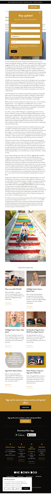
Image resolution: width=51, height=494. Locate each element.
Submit (14, 51)
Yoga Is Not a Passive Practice (13, 371)
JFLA (19, 183)
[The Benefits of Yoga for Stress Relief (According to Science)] (36, 319)
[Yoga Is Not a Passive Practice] (15, 360)
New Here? (34, 7)
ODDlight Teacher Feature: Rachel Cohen (34, 290)
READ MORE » (8, 303)
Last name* (13, 28)
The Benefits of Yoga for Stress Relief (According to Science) (35, 331)
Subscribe (25, 407)
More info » (10, 458)
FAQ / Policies (29, 476)
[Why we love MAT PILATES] (15, 278)
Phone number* (14, 39)
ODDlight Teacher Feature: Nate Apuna (14, 331)
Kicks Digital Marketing (37, 487)
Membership (39, 476)
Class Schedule (10, 476)
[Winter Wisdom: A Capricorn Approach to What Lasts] (36, 360)
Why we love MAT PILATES (13, 289)
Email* (12, 33)
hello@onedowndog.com (10, 455)
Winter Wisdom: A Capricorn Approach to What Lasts (34, 372)
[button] (12, 42)
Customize (9, 488)
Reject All (17, 488)
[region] (17, 484)
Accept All (26, 488)
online (27, 206)
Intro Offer (20, 476)
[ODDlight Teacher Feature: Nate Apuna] (15, 319)
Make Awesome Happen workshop (33, 200)
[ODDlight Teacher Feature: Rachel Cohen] (36, 278)
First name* (13, 22)
